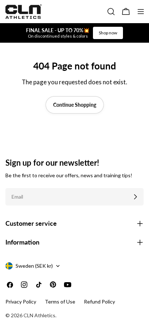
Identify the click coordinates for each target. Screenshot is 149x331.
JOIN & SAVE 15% (39, 198)
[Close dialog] (140, 134)
